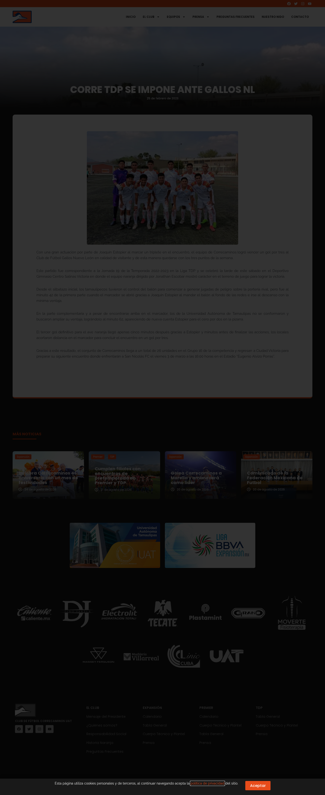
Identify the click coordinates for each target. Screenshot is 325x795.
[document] (162, 397)
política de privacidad (207, 783)
